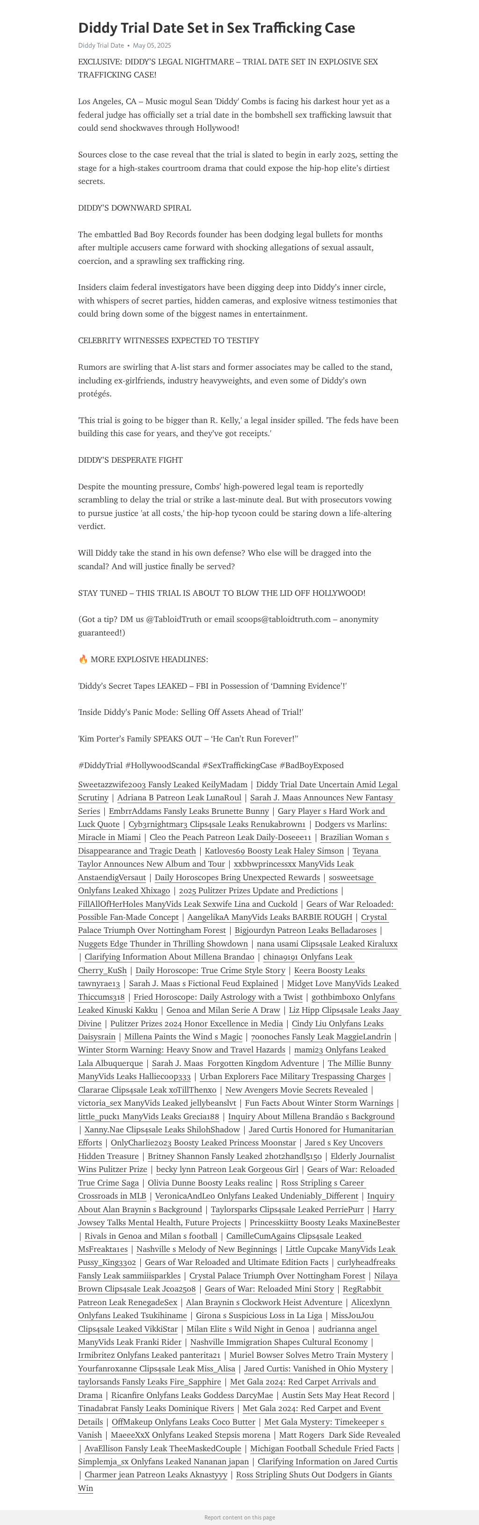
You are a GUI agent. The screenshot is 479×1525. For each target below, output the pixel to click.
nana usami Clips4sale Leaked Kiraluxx (327, 944)
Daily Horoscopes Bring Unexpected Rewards (237, 877)
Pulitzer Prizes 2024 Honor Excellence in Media (196, 1023)
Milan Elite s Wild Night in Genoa (248, 1329)
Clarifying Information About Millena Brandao (169, 957)
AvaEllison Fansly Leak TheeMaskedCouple (163, 1448)
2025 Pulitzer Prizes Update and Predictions (258, 890)
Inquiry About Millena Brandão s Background (311, 1116)
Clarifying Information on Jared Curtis (328, 1461)
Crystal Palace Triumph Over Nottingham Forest (277, 1276)
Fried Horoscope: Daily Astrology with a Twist (218, 997)
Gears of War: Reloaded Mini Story (269, 1289)
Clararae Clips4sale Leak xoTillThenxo (147, 1090)
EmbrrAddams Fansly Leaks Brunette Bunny (189, 811)
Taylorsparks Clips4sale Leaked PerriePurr (287, 1209)
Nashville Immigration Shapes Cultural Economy (279, 1342)
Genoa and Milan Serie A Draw (223, 1010)
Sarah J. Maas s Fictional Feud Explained (203, 983)
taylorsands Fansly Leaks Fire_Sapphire (149, 1382)
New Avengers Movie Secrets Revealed (296, 1090)
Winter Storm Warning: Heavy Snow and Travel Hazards (181, 1050)
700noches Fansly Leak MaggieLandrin (321, 1036)
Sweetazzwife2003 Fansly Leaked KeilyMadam (162, 784)
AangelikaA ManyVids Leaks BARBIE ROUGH (270, 917)
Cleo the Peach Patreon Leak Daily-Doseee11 (231, 837)
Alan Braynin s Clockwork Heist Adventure (264, 1302)
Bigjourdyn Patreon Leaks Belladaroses (306, 930)
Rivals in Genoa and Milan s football (151, 1236)
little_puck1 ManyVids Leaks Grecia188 (148, 1116)
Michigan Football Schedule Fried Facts (322, 1448)
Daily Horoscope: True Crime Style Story (210, 970)
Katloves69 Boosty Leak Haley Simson (274, 851)
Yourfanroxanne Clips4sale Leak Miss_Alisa (156, 1368)
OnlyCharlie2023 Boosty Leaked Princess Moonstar (203, 1142)
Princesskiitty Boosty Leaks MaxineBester (325, 1222)
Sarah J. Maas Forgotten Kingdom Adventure (235, 1063)
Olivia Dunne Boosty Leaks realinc (210, 1183)
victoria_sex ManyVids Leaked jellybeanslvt (157, 1103)
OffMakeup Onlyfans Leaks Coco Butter (183, 1422)
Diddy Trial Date (101, 45)
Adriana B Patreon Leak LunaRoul (179, 797)
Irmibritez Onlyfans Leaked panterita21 (149, 1355)
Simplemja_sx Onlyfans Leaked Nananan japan (163, 1461)
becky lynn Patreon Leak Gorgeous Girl (227, 1169)
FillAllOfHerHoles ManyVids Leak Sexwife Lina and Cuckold (188, 904)
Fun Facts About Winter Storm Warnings (319, 1103)
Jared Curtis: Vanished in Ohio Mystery (316, 1368)
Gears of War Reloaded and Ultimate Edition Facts (236, 1262)
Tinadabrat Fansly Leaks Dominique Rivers (156, 1408)
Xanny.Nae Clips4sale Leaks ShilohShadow (162, 1129)
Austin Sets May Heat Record (335, 1395)
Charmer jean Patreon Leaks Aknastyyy (156, 1474)
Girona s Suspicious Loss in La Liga (259, 1315)
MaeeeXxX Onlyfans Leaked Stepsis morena (190, 1435)
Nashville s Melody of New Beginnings (207, 1249)
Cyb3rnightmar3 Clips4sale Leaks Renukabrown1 (217, 824)
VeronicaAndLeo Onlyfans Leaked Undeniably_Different (256, 1196)
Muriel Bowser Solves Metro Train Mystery (309, 1355)
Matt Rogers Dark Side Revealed (339, 1435)
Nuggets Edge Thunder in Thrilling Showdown (163, 944)
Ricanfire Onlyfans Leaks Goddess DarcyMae (192, 1395)
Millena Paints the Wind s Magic (183, 1036)
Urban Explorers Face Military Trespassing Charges (292, 1076)
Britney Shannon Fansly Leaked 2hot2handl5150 (235, 1156)
